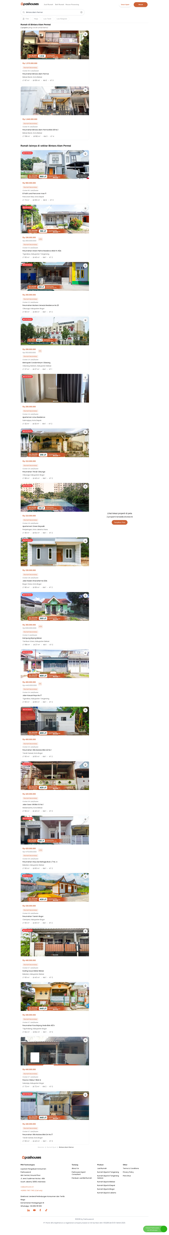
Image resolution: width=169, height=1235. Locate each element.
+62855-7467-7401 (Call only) (31, 1190)
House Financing (72, 4)
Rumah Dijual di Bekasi (106, 1182)
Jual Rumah (48, 4)
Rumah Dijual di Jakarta (106, 1193)
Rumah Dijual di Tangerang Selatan (108, 1177)
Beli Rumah (59, 4)
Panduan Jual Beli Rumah (82, 1178)
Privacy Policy (128, 1172)
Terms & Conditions (131, 1168)
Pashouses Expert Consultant (79, 1173)
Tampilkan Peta (119, 522)
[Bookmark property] (85, 34)
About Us (75, 1168)
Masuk (141, 4)
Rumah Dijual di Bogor (106, 1189)
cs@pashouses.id (27, 1187)
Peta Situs (127, 1176)
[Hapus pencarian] (81, 12)
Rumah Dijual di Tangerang (108, 1172)
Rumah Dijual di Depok (106, 1185)
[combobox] (52, 12)
